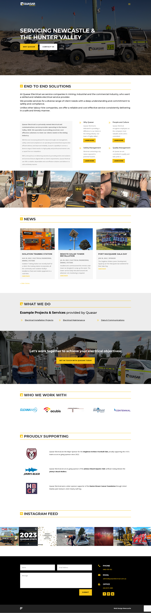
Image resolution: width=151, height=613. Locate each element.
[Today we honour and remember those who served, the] (103, 536)
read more (26, 276)
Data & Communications (112, 320)
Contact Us (48, 47)
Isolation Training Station (37, 254)
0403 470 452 (107, 569)
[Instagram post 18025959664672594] (66, 536)
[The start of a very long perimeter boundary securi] (85, 536)
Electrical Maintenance (74, 320)
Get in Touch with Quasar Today (75, 360)
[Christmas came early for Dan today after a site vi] (141, 536)
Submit (85, 592)
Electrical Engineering (42, 258)
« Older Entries (25, 283)
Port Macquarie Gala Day (112, 254)
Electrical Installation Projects (39, 320)
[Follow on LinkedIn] (112, 594)
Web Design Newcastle (122, 608)
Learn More (89, 140)
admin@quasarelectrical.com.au (114, 579)
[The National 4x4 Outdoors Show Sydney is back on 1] (9, 536)
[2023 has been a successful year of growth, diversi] (47, 536)
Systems (31, 261)
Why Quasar (29, 47)
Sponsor (112, 258)
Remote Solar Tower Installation (72, 255)
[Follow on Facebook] (104, 594)
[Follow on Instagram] (108, 594)
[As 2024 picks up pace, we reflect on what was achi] (28, 536)
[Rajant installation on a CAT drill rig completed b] (122, 536)
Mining (25, 261)
